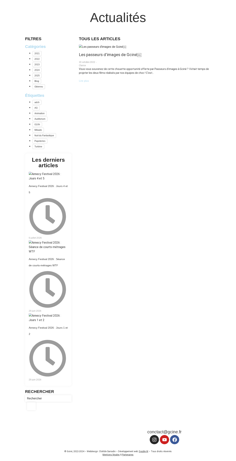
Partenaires (127, 454)
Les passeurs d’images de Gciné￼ (110, 54)
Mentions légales (111, 454)
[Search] (31, 406)
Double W (143, 451)
